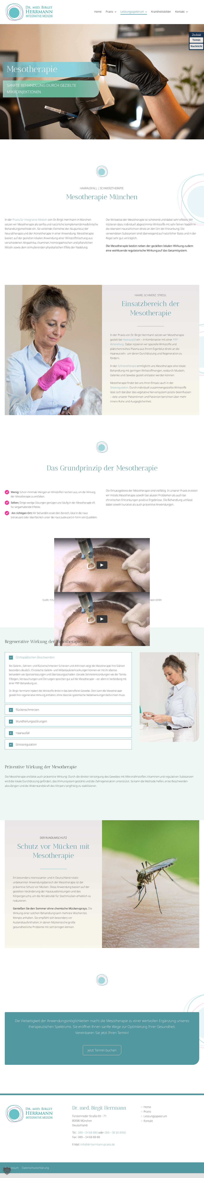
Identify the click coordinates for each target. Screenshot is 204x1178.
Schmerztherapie (127, 366)
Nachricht (196, 46)
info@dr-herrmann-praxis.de (97, 1144)
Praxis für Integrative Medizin (29, 219)
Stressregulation (119, 387)
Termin (196, 40)
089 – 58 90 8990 (115, 1132)
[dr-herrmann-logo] (29, 4)
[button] (68, 657)
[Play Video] (102, 565)
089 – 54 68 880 (88, 1132)
